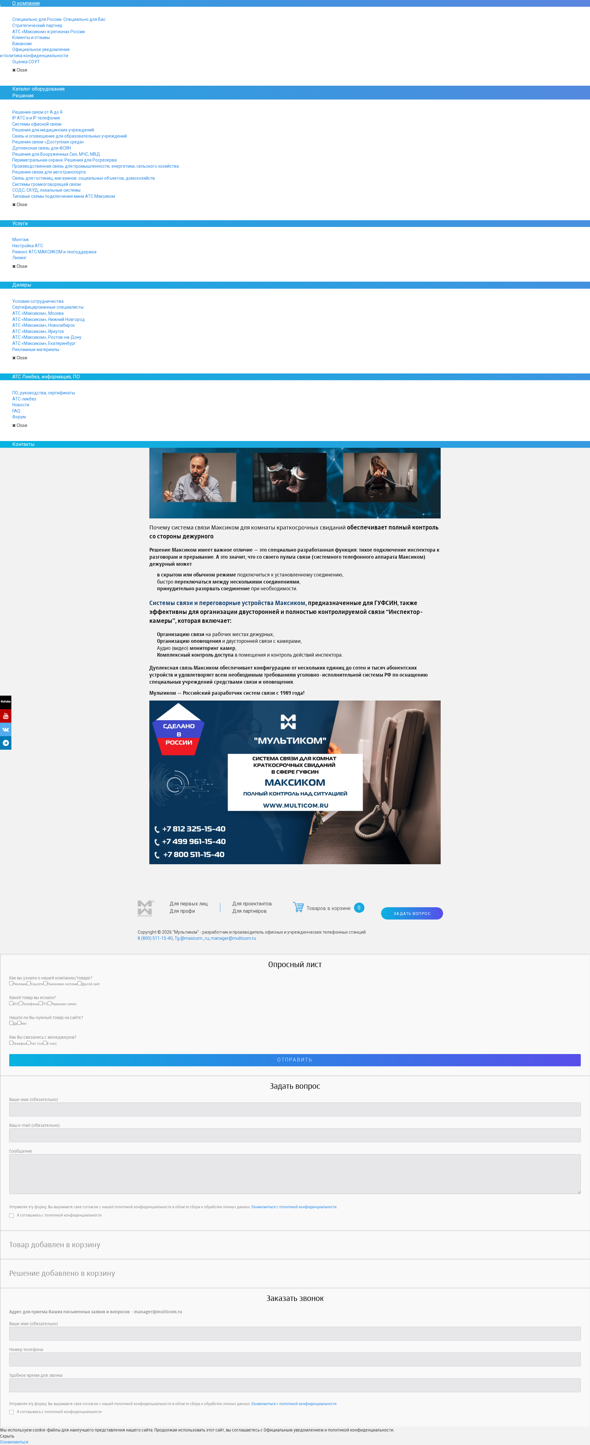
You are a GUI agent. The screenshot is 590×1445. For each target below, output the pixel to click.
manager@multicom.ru (233, 938)
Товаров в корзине (329, 908)
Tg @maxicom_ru (192, 938)
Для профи (182, 911)
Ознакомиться (14, 1441)
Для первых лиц (189, 904)
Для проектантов (252, 904)
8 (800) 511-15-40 (155, 938)
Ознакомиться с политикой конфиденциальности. (294, 1207)
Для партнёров (249, 911)
